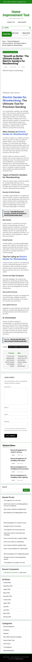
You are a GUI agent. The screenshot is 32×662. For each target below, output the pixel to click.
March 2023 (6, 613)
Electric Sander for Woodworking (14, 99)
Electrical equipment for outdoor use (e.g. (15, 523)
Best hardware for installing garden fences (15, 512)
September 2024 (7, 586)
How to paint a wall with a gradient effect (15, 545)
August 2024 (6, 589)
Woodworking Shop (8, 650)
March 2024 (6, 593)
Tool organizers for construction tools (14, 529)
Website (6, 421)
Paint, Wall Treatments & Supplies (12, 637)
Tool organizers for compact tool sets (14, 562)
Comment (7, 387)
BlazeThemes (19, 659)
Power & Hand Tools (9, 640)
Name (6, 407)
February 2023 (7, 617)
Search (4, 487)
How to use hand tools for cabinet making (15, 538)
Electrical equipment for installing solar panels (16, 554)
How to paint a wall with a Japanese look (14, 1)
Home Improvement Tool (16, 13)
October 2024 (7, 582)
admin (5, 67)
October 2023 (7, 599)
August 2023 (6, 603)
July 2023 (5, 606)
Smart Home (6, 643)
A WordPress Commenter (10, 572)
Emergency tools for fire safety (12, 526)
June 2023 (6, 610)
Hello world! (23, 572)
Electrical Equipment (10, 52)
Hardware (6, 633)
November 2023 (7, 596)
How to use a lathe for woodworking (14, 541)
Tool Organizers (7, 647)
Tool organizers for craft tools (12, 500)
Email (6, 414)
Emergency (6, 630)
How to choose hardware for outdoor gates (16, 548)
